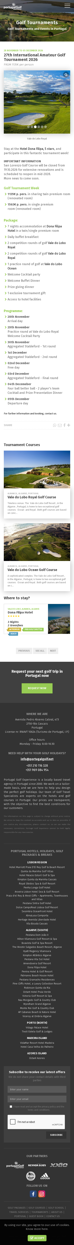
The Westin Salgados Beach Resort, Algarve (37, 947)
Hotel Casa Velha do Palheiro (37, 1046)
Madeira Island (37, 1038)
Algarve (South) (37, 930)
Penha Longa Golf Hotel (37, 887)
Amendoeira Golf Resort (37, 963)
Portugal (20, 1216)
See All (39, 650)
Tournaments (39, 1212)
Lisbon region (37, 862)
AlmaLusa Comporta (37, 915)
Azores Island (37, 1053)
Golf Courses (36, 1207)
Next (53, 650)
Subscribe (56, 1135)
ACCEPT (39, 1238)
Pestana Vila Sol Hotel (37, 959)
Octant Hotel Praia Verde (37, 991)
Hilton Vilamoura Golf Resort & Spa (37, 938)
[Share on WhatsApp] (54, 425)
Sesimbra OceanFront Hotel (37, 911)
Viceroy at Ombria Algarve (37, 1016)
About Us (56, 1212)
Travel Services (19, 1212)
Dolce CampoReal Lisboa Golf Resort (37, 907)
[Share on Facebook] (64, 425)
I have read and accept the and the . (38, 1108)
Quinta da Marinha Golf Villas (37, 871)
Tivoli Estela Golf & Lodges (37, 1031)
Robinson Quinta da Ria (37, 987)
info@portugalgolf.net (37, 759)
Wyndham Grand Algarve (37, 1004)
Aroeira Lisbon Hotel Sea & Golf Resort (37, 891)
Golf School (56, 1207)
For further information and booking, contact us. (30, 413)
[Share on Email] (60, 425)
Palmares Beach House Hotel (37, 975)
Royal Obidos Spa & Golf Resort (37, 883)
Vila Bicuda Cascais (37, 923)
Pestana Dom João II (37, 934)
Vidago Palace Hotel (37, 1027)
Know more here (37, 1229)
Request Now (37, 688)
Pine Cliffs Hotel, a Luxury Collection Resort (37, 983)
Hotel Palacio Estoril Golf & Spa (37, 875)
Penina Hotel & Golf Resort (37, 971)
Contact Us (53, 1216)
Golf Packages (17, 1207)
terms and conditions (39, 1110)
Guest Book (36, 1216)
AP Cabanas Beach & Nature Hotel (37, 1012)
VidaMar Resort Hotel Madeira (37, 1042)
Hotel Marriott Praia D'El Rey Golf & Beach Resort (37, 867)
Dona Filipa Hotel (37, 967)
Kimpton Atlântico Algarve (37, 955)
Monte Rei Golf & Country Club (37, 1008)
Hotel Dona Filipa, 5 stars (37, 149)
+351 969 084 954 (37, 770)
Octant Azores (37, 1058)
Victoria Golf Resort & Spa (37, 995)
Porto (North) (37, 1022)
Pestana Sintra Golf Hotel (37, 903)
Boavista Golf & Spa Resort (37, 943)
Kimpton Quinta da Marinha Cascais (37, 879)
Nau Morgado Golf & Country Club (37, 1000)
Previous (24, 650)
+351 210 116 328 (37, 765)
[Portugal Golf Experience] (13, 6)
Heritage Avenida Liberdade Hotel (37, 919)
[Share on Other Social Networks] (68, 425)
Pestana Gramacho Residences (37, 979)
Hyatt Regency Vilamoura (37, 951)
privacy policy (49, 1106)
